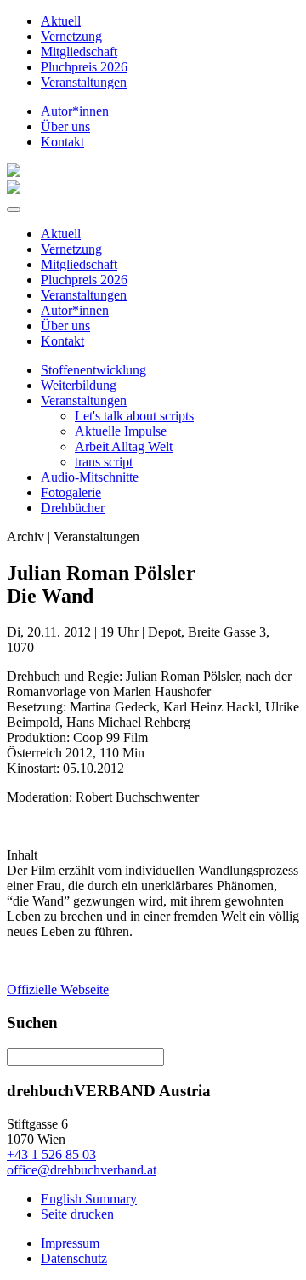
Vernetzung (71, 36)
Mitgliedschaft (79, 51)
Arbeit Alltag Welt (124, 446)
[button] (13, 209)
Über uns (65, 126)
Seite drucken (77, 1214)
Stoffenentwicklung (93, 370)
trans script (104, 461)
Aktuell (61, 21)
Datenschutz (74, 1258)
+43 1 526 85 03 (51, 1154)
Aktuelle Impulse (121, 431)
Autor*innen (75, 111)
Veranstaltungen (84, 82)
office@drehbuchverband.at (81, 1170)
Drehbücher (73, 507)
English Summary (89, 1198)
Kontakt (62, 141)
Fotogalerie (71, 492)
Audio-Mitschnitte (90, 477)
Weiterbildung (78, 385)
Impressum (70, 1243)
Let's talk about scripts (134, 416)
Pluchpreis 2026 (84, 67)
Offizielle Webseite (58, 989)
